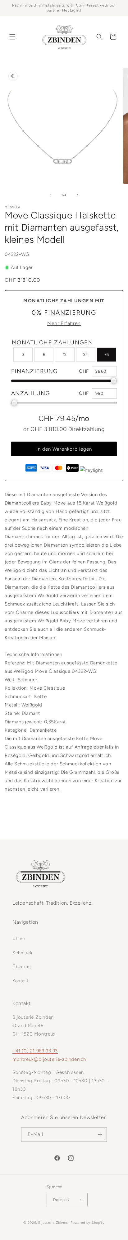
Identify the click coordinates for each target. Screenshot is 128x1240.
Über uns (22, 966)
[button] (12, 37)
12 (64, 354)
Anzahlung (30, 393)
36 (106, 354)
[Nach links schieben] (50, 195)
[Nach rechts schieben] (78, 195)
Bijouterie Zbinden (54, 1223)
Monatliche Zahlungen (52, 342)
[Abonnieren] (100, 1134)
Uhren (18, 938)
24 (85, 354)
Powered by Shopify (88, 1223)
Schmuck (22, 952)
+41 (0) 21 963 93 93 (35, 1051)
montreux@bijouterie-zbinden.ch (49, 1059)
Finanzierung (34, 371)
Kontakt (20, 981)
